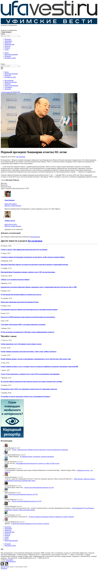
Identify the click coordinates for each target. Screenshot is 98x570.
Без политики (9, 80)
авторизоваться (35, 237)
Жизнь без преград (11, 82)
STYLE (5, 566)
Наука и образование (11, 85)
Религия (7, 48)
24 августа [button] (4, 25)
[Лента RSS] (6, 565)
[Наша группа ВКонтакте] (2, 565)
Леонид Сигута (10, 220)
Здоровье (8, 84)
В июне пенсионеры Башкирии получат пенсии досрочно (30, 523)
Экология (8, 89)
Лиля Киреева (10, 200)
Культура (7, 46)
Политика (8, 39)
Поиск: (3, 34)
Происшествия (9, 44)
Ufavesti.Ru (9, 560)
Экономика (8, 41)
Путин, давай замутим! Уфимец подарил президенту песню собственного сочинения (40, 449)
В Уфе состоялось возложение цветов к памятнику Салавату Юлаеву (51, 516)
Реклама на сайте (10, 58)
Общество (8, 42)
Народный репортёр (11, 54)
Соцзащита (8, 87)
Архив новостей (6, 92)
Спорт (7, 49)
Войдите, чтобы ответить (13, 205)
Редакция (8, 56)
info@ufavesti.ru (11, 561)
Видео (7, 53)
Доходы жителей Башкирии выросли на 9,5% (39, 487)
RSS (18, 92)
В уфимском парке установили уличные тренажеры (37, 456)
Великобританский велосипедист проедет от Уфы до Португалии (37, 463)
